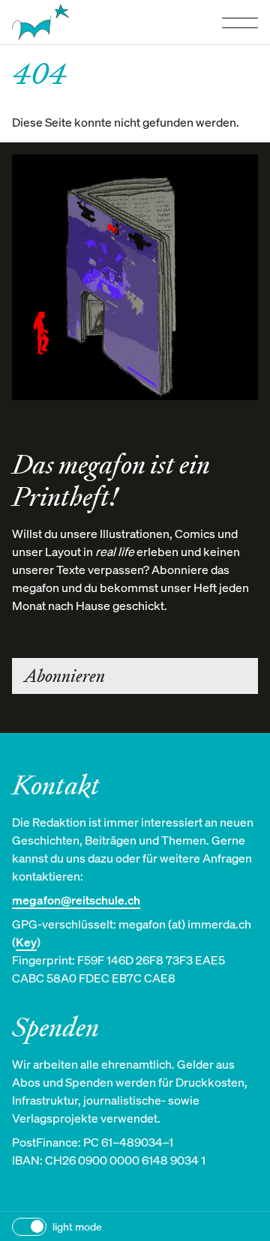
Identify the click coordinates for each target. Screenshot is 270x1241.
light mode (77, 1226)
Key (26, 942)
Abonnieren (64, 676)
